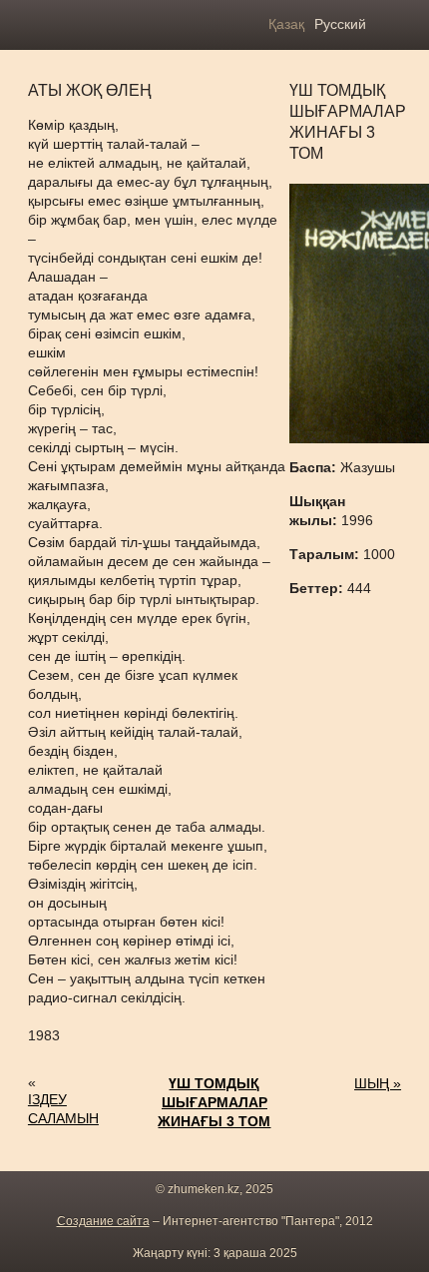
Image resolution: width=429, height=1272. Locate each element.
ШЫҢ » (377, 1083)
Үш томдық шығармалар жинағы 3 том (214, 1102)
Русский (340, 24)
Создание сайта (103, 1221)
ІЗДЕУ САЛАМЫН (63, 1108)
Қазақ (286, 24)
